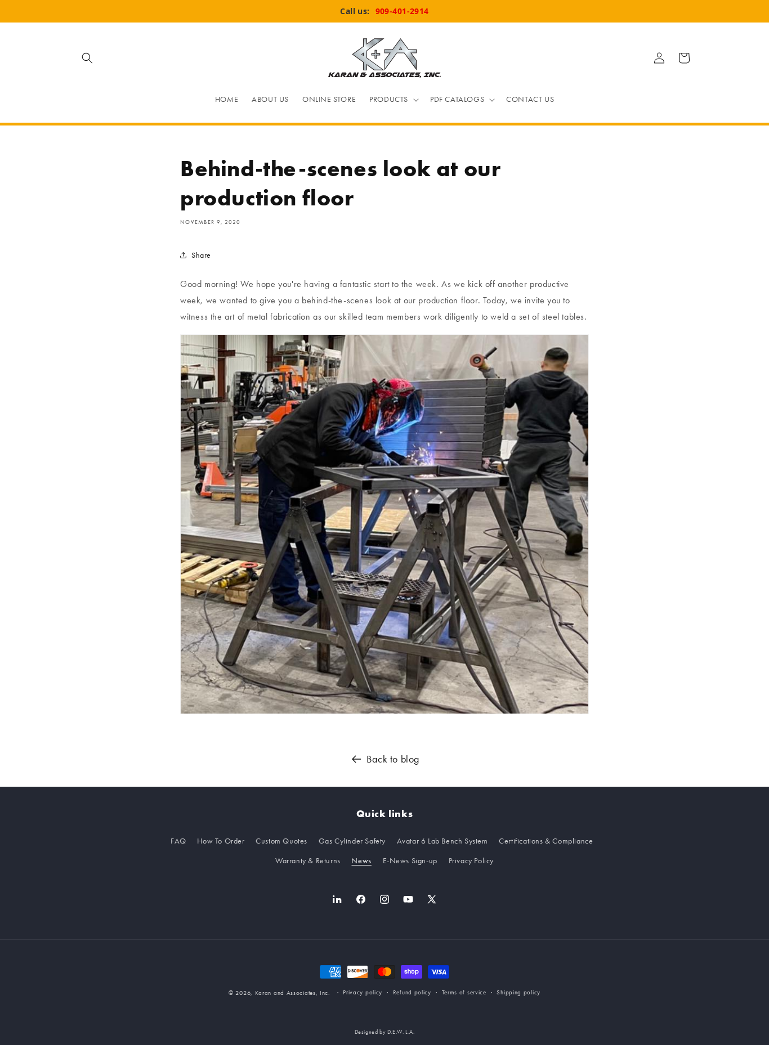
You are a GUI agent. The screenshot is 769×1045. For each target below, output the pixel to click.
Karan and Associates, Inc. (292, 993)
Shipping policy (518, 992)
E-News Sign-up (410, 860)
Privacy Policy (471, 860)
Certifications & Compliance (546, 841)
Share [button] (201, 255)
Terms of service (464, 992)
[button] (87, 58)
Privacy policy (362, 992)
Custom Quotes (281, 841)
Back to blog (392, 759)
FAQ (178, 841)
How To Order (220, 841)
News (361, 860)
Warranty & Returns (308, 860)
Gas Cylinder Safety (352, 841)
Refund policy (412, 992)
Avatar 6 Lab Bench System (442, 841)
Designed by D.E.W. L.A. (385, 1032)
